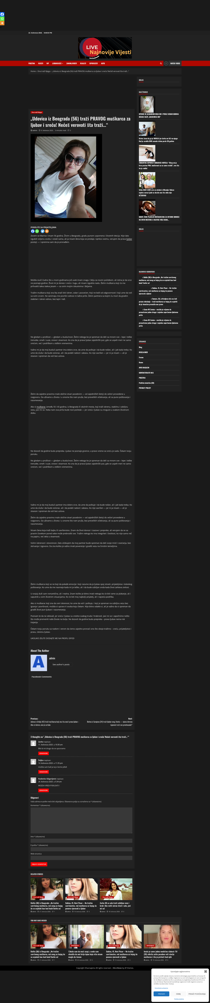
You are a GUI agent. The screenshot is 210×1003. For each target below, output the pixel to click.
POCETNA (31, 63)
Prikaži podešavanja (197, 994)
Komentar (40, 805)
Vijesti (40, 63)
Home (141, 362)
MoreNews (117, 968)
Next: (109, 721)
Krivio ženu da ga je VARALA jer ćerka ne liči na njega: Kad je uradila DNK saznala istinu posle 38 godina (158, 140)
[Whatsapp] (37, 231)
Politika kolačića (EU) (146, 383)
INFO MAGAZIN (144, 367)
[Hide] (1, 27)
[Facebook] (33, 231)
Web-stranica (36, 854)
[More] (47, 231)
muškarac (41, 406)
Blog (140, 347)
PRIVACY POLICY (145, 388)
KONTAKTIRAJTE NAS (146, 372)
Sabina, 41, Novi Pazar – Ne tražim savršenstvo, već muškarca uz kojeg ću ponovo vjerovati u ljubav (81, 906)
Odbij (178, 994)
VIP (47, 63)
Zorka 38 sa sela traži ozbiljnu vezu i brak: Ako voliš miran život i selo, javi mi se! (115, 906)
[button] (206, 971)
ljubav (129, 239)
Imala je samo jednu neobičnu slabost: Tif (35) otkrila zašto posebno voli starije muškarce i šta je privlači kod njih (160, 954)
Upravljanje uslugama (161, 988)
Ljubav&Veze (56, 63)
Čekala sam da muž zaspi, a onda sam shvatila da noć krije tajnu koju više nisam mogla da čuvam (85, 954)
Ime (38, 836)
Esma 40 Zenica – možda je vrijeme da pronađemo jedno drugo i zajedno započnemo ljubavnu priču (158, 312)
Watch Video (175, 63)
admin (35, 130)
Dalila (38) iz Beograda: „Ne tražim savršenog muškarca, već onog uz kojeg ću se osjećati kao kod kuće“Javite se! (47, 906)
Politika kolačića (179, 999)
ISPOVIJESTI (93, 63)
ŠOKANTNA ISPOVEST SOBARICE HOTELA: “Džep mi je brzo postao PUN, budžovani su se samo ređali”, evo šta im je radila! (159, 165)
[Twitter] (43, 231)
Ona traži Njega (37, 112)
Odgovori (43, 753)
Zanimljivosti (71, 63)
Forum (141, 357)
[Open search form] (161, 63)
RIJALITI (83, 63)
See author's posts (61, 664)
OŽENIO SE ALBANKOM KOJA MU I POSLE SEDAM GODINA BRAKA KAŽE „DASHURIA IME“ (159, 115)
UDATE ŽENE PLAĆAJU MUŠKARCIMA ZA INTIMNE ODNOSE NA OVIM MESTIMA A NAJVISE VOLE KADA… (159, 218)
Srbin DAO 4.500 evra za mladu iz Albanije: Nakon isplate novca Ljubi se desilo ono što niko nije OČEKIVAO (156, 193)
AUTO (103, 63)
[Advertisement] (65, 15)
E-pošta (39, 845)
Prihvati (161, 994)
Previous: (55, 721)
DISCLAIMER (143, 352)
